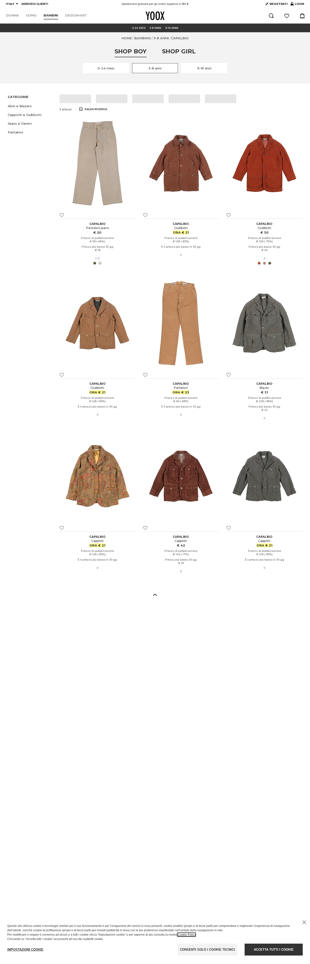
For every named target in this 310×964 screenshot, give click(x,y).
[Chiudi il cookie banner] (304, 922)
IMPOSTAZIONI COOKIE (25, 949)
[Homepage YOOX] (155, 15)
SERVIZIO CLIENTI (34, 4)
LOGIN (297, 5)
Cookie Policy (186, 934)
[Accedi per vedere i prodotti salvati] (287, 16)
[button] (31, 106)
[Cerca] (271, 16)
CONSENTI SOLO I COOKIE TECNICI (207, 949)
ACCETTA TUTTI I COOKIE (274, 949)
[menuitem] (12, 15)
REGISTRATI (279, 4)
